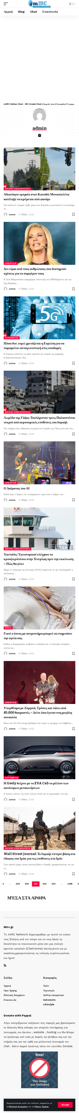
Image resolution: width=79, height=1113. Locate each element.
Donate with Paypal (17, 1015)
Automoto (11, 778)
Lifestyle (10, 263)
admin (12, 214)
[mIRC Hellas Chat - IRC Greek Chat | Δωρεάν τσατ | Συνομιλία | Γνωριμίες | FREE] (39, 4)
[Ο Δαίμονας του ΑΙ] (39, 462)
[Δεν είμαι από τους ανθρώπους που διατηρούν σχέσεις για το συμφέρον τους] (39, 243)
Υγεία (8, 628)
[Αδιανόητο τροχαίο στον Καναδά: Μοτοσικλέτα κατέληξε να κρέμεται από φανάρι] (39, 168)
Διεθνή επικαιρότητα (17, 189)
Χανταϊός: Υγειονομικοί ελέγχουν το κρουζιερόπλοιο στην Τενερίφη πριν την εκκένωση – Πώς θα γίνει (38, 559)
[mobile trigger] (7, 3)
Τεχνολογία (11, 338)
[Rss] (5, 965)
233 (53, 884)
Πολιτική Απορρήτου (18, 1106)
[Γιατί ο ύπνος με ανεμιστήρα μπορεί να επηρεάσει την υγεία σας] (39, 608)
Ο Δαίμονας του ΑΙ (17, 488)
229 (18, 884)
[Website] (40, 135)
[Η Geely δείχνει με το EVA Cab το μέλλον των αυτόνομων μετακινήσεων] (39, 757)
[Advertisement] (39, 56)
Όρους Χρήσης (42, 1106)
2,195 (69, 884)
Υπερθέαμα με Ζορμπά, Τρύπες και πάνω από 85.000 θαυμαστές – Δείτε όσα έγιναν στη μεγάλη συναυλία (38, 712)
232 (44, 884)
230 (27, 884)
